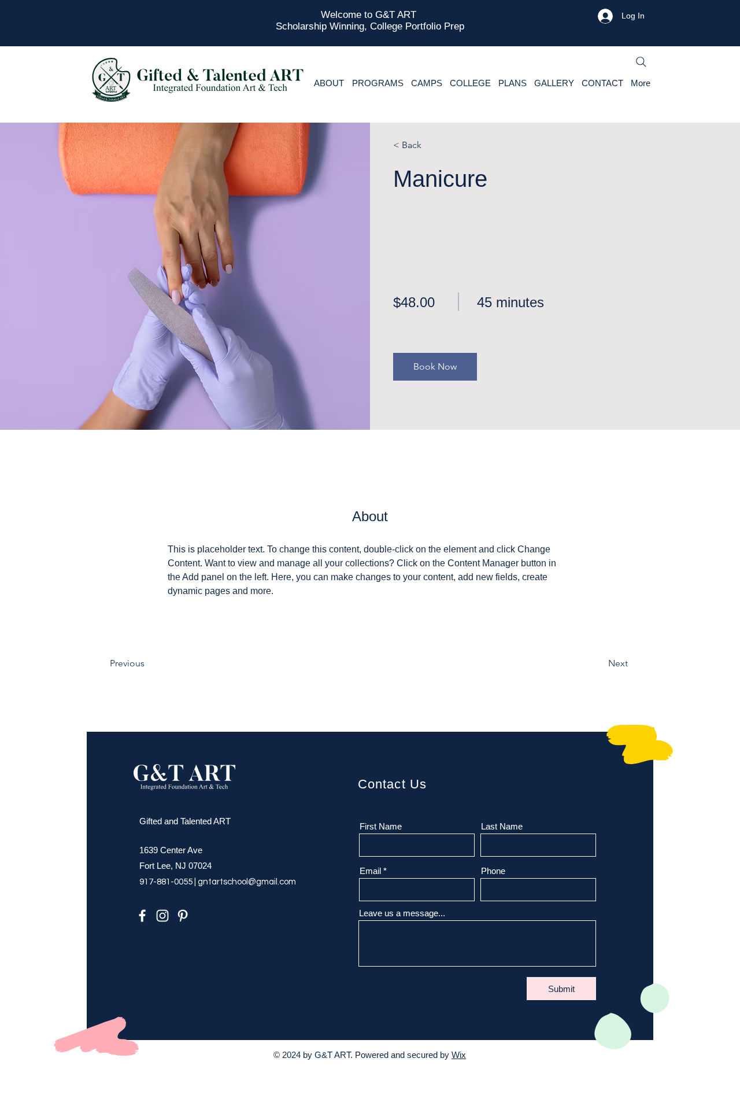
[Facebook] (142, 916)
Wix (459, 1055)
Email (370, 871)
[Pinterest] (183, 916)
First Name (381, 826)
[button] (435, 367)
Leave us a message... (402, 913)
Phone (493, 871)
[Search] (641, 62)
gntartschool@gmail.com (247, 882)
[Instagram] (162, 916)
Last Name (502, 826)
